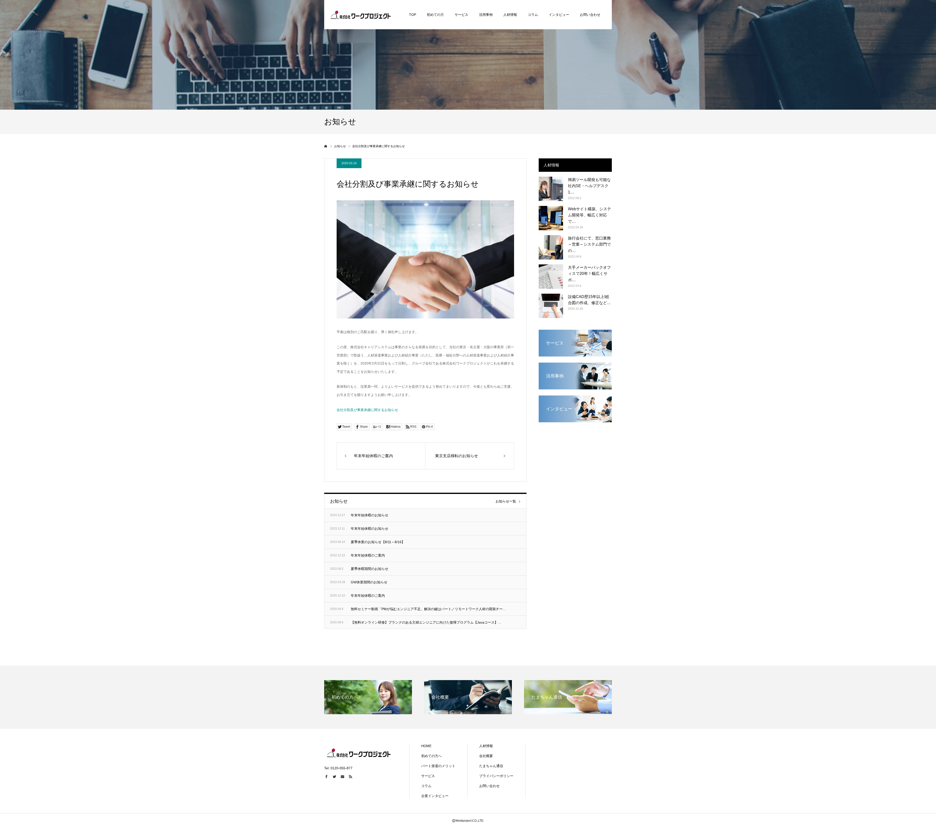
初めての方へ (431, 756)
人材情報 (510, 15)
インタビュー (559, 15)
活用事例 (486, 15)
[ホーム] (326, 146)
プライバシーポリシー (496, 776)
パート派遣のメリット (438, 766)
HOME (426, 746)
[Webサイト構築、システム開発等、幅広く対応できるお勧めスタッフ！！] (551, 218)
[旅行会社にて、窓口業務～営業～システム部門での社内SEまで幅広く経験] (551, 247)
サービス (461, 15)
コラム (533, 15)
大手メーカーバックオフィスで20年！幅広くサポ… (589, 273)
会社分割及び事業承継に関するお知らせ (367, 410)
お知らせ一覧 (506, 501)
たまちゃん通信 (491, 766)
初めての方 (435, 15)
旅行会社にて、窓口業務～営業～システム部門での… (589, 244)
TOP (412, 15)
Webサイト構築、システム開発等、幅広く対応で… (589, 215)
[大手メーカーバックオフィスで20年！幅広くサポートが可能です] (551, 276)
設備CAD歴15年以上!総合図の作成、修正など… (589, 300)
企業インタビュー (434, 796)
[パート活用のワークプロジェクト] (360, 15)
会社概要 (486, 756)
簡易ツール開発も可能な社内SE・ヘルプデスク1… (589, 186)
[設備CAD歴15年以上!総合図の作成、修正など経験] (551, 306)
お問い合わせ (590, 15)
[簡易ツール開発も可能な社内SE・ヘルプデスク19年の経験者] (551, 189)
